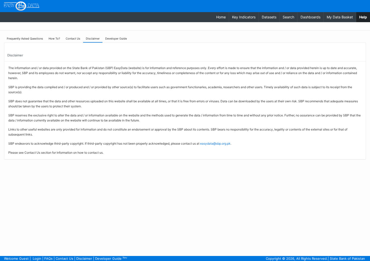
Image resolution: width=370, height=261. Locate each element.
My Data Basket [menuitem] (340, 17)
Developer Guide (111, 258)
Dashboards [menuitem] (310, 17)
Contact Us (64, 258)
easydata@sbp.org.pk (215, 143)
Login (37, 258)
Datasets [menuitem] (269, 17)
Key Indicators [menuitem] (243, 17)
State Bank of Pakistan (347, 258)
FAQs (48, 258)
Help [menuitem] (364, 17)
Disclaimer (84, 258)
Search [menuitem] (288, 17)
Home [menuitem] (221, 17)
